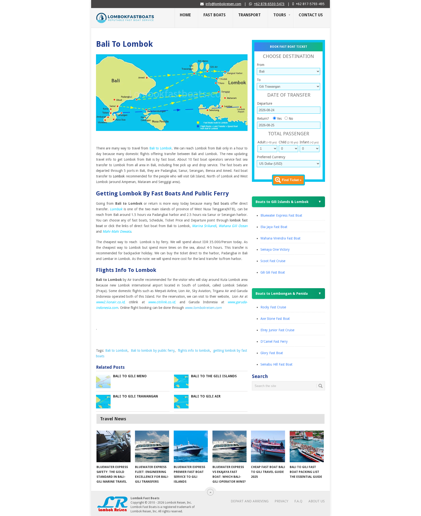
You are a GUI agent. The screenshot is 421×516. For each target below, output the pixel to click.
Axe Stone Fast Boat (275, 319)
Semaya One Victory (275, 249)
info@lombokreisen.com (223, 4)
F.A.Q (298, 501)
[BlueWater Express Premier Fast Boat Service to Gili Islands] (191, 446)
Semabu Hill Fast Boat (276, 364)
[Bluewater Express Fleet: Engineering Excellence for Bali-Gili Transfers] (152, 446)
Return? (263, 118)
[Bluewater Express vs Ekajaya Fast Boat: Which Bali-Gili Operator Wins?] (229, 446)
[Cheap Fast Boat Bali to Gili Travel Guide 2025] (268, 446)
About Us (316, 501)
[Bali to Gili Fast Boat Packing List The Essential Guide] (307, 446)
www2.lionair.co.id (110, 302)
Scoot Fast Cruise (272, 261)
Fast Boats (214, 15)
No (291, 118)
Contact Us (311, 15)
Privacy (281, 501)
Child (288, 142)
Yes (279, 118)
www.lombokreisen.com (203, 308)
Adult (267, 142)
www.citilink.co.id (161, 302)
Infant (309, 142)
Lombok (116, 209)
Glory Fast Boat (271, 353)
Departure (264, 103)
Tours (279, 15)
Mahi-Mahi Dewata (117, 231)
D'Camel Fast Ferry (274, 341)
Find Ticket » (291, 180)
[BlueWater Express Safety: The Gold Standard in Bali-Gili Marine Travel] (113, 446)
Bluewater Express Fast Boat (281, 215)
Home (185, 15)
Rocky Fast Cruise (273, 307)
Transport (249, 15)
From (260, 65)
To (259, 80)
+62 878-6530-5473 (269, 4)
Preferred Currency (271, 157)
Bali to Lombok (160, 148)
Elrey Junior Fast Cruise (277, 330)
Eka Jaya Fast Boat (273, 227)
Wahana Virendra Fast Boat (280, 238)
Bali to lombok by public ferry (153, 350)
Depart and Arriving (249, 501)
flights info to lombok (194, 350)
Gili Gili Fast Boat (272, 272)
